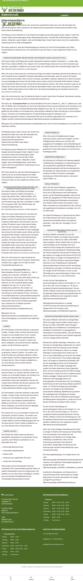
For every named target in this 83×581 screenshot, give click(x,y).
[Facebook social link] (37, 2)
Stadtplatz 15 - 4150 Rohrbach (53, 539)
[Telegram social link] (46, 2)
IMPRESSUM (6, 519)
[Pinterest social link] (41, 2)
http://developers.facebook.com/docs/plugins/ (21, 69)
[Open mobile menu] (41, 18)
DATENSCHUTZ (8, 522)
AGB (3, 517)
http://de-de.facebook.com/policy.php (26, 253)
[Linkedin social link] (44, 2)
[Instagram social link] (80, 571)
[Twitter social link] (39, 2)
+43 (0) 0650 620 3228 (50, 534)
